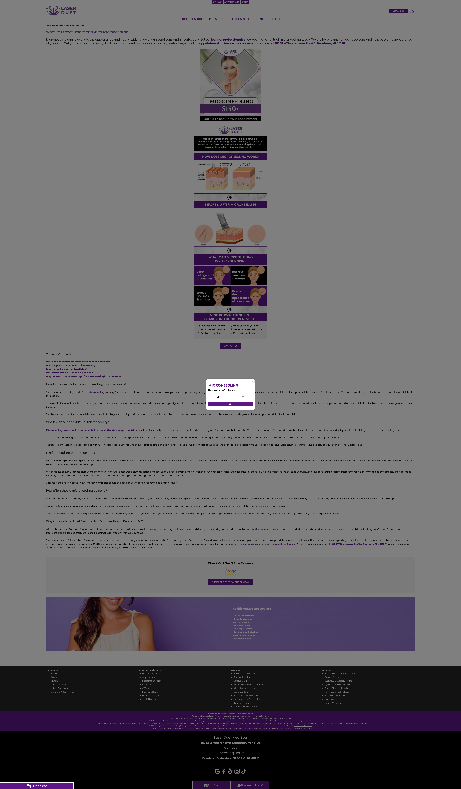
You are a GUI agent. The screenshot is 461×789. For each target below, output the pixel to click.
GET (230, 404)
